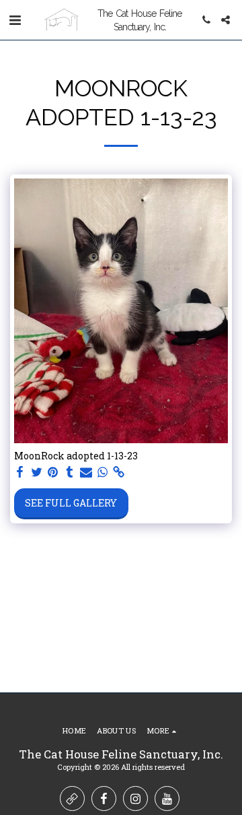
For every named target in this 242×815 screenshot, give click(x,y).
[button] (14, 19)
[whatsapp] (103, 472)
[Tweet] (37, 472)
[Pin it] (53, 472)
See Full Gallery (71, 502)
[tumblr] (70, 472)
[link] (119, 472)
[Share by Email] (86, 472)
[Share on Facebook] (20, 472)
